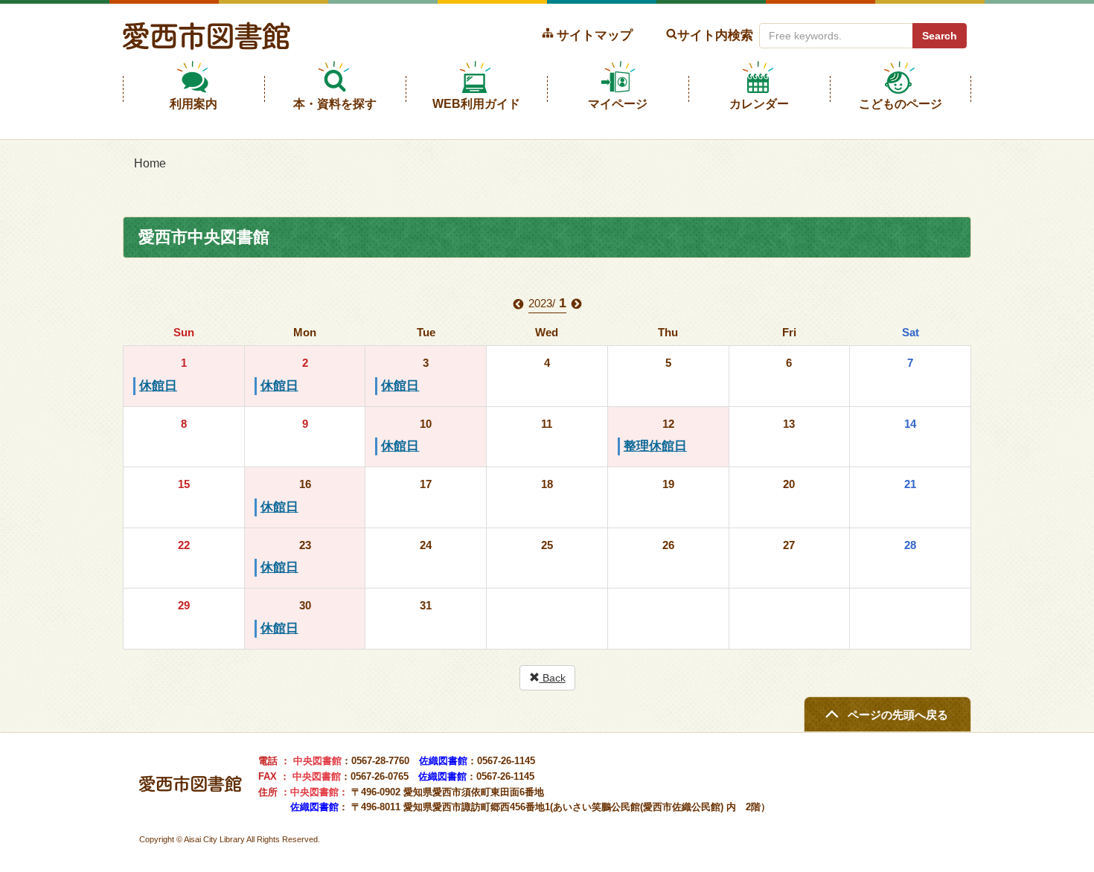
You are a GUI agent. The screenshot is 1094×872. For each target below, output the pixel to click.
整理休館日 (655, 446)
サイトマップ (595, 35)
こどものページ (900, 103)
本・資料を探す (335, 103)
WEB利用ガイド (476, 103)
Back (553, 678)
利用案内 (193, 103)
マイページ (617, 103)
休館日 (158, 386)
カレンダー (759, 103)
